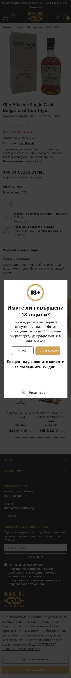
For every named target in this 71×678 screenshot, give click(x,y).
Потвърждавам (48, 350)
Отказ (22, 350)
